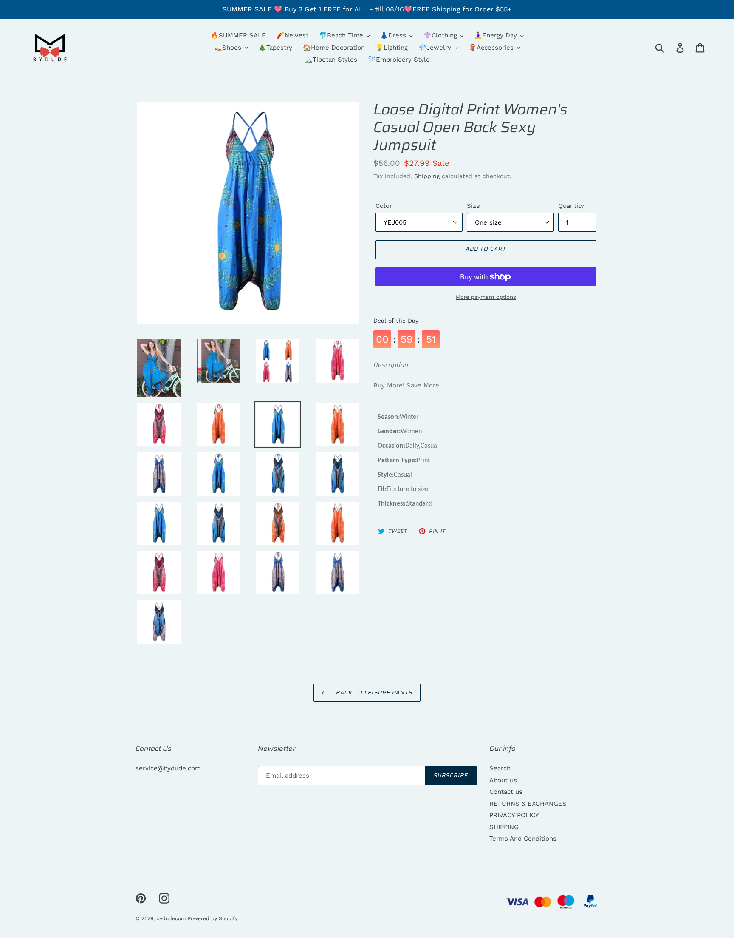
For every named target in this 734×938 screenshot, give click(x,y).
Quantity (571, 206)
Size (473, 206)
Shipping (427, 176)
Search (500, 768)
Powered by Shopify (212, 918)
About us (503, 780)
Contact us (505, 792)
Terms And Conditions (522, 838)
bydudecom (171, 918)
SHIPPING (504, 827)
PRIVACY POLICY (514, 815)
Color (383, 206)
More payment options (486, 297)
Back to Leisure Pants (373, 692)
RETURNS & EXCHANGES (528, 803)
